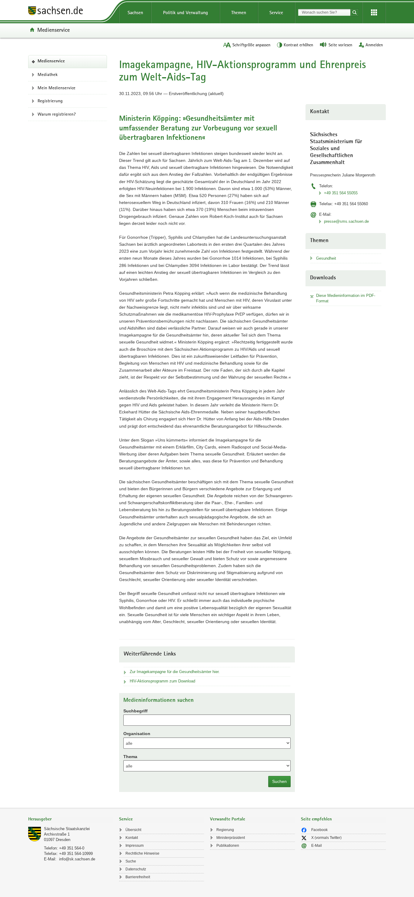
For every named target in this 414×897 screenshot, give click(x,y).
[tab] (70, 819)
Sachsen (135, 12)
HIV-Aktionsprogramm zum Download (162, 681)
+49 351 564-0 (71, 848)
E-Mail (316, 845)
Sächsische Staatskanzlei (67, 828)
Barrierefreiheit (137, 877)
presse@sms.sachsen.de (346, 221)
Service (276, 12)
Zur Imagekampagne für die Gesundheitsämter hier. (175, 671)
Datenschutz (135, 869)
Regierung (225, 830)
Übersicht (133, 830)
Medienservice (53, 29)
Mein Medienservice (56, 87)
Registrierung (50, 101)
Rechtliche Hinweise (142, 853)
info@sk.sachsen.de (77, 859)
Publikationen (227, 845)
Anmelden (374, 45)
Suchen (279, 781)
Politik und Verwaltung (185, 12)
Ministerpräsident (230, 838)
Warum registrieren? (57, 114)
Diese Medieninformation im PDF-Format (345, 298)
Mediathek (48, 74)
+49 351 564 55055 (341, 193)
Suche (130, 861)
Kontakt (131, 838)
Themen (238, 12)
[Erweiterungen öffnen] (374, 12)
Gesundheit (326, 258)
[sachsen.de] (70, 11)
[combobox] (324, 12)
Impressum (134, 845)
